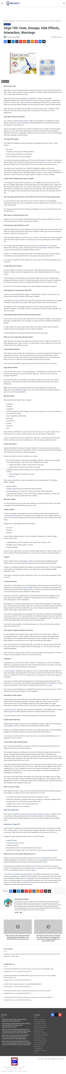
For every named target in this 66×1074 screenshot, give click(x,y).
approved (40, 90)
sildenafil (25, 98)
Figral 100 (17, 814)
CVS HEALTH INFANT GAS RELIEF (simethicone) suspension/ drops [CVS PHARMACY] (28, 990)
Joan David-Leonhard (12, 37)
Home (7, 21)
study (17, 300)
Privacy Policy (60, 1059)
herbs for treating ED (43, 858)
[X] (19, 912)
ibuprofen (53, 683)
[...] (31, 973)
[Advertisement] (33, 11)
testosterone (53, 850)
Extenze (29, 884)
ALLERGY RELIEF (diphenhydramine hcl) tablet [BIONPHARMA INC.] (23, 977)
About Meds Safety (50, 1059)
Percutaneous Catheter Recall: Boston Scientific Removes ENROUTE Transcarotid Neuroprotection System (16, 1025)
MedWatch (22, 392)
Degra (26, 814)
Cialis (14, 840)
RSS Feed (4, 1015)
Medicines (23, 21)
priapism (44, 247)
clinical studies (23, 121)
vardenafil (10, 843)
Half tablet (40, 160)
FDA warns (38, 866)
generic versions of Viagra (41, 814)
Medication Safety (14, 21)
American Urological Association (17, 874)
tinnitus (11, 474)
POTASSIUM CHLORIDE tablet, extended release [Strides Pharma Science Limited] (27, 984)
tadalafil (9, 840)
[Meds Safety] (13, 3)
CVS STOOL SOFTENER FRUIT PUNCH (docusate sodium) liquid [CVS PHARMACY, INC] (28, 997)
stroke (54, 493)
